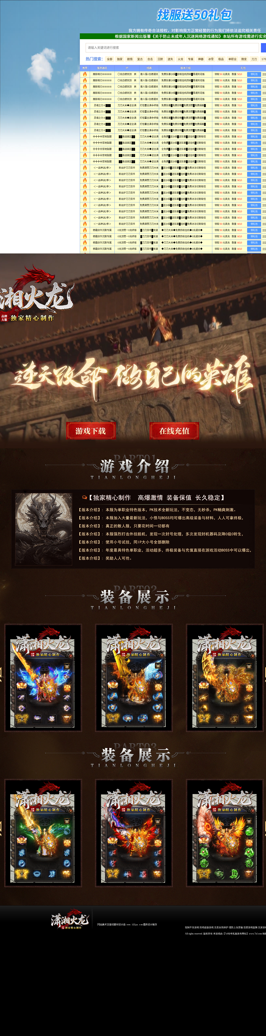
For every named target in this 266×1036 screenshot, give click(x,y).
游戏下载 (97, 430)
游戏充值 (169, 430)
